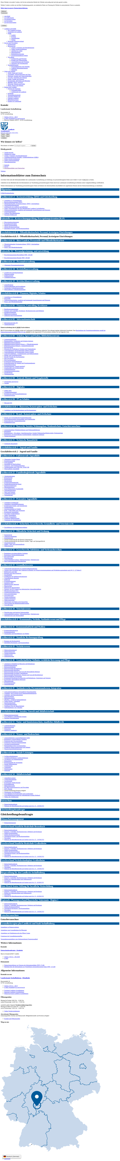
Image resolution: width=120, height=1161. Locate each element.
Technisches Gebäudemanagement (13, 288)
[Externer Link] (51, 1088)
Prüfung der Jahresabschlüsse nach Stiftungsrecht (17, 893)
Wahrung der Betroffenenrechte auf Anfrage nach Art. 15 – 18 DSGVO (24, 806)
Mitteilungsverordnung (10, 314)
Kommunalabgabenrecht (11, 630)
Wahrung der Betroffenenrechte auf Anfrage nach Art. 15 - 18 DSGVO (24, 882)
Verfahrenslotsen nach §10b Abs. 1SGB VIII (16, 467)
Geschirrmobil (8, 781)
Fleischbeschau (8, 558)
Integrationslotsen (9, 696)
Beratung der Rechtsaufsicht (12, 641)
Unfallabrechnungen (10, 277)
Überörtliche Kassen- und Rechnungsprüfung (16, 836)
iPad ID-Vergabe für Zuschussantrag (14, 357)
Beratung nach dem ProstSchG (12, 573)
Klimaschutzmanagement (11, 715)
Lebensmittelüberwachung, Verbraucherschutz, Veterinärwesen (21, 559)
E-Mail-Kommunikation (7, 193)
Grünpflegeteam (8, 285)
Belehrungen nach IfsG (10, 572)
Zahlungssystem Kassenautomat (13, 315)
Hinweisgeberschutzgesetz (11, 222)
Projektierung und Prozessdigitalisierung (15, 394)
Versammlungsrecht (9, 543)
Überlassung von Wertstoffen (12, 792)
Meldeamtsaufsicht (9, 698)
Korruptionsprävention (10, 224)
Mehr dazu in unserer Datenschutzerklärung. (14, 8)
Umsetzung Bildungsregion (11, 518)
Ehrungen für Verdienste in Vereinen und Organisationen (20, 349)
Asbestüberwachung (10, 778)
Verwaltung (11, 57)
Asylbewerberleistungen (11, 756)
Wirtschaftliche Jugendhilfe (11, 469)
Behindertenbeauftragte (10, 665)
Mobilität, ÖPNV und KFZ (15, 82)
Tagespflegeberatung (10, 490)
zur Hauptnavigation (10, 19)
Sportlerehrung (8, 372)
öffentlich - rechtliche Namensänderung (15, 699)
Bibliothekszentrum (13, 100)
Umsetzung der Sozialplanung (12, 520)
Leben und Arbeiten (9, 71)
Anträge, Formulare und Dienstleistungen (22, 47)
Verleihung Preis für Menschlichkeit (14, 706)
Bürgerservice (11, 46)
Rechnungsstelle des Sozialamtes (13, 762)
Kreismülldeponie (9, 784)
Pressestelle (7, 246)
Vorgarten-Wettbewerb (14, 96)
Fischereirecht (8, 535)
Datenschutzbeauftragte (10, 804)
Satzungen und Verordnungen (19, 63)
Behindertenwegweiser (17, 54)
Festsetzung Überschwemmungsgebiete (15, 742)
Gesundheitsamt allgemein (11, 578)
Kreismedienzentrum (10, 364)
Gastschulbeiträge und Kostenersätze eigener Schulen (19, 352)
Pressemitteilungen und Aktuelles (20, 66)
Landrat (13, 35)
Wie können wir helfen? (7, 145)
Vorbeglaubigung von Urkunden (13, 707)
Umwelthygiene (8, 605)
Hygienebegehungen (10, 581)
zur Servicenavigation (10, 22)
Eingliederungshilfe (9, 461)
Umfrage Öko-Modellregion (12, 213)
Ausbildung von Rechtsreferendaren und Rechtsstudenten (20, 410)
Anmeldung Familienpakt (11, 502)
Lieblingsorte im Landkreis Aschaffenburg (16, 207)
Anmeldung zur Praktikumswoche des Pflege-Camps (15, 933)
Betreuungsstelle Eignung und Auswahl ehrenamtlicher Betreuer (22, 671)
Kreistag (13, 36)
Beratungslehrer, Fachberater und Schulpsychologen (18, 341)
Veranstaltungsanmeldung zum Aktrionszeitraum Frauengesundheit (19, 939)
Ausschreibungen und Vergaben (20, 62)
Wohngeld (7, 770)
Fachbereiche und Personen (19, 58)
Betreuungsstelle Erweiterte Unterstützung (16, 673)
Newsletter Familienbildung (12, 513)
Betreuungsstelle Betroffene (12, 670)
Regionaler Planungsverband (16, 41)
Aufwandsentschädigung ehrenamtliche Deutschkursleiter (20, 692)
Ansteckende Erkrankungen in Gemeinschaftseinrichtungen (20, 568)
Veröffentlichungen (13, 65)
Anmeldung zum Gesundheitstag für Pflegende (14, 930)
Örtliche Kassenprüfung (10, 833)
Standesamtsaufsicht (9, 703)
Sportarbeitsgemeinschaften (11, 371)
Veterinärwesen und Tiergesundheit (14, 615)
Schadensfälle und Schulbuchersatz (14, 368)
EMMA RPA (8, 390)
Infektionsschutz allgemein (11, 584)
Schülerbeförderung (9, 369)
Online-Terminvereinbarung (19, 49)
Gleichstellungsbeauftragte (11, 205)
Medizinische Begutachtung (12, 587)
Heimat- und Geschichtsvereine (13, 355)
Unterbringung (8, 765)
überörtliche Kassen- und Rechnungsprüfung (16, 228)
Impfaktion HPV (9, 583)
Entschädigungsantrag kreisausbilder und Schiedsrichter (19, 419)
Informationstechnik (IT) (11, 323)
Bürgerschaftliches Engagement (13, 676)
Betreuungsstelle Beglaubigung (13, 668)
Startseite (6, 165)
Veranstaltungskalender (14, 95)
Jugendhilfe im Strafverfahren (12, 464)
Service (6, 166)
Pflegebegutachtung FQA (11, 591)
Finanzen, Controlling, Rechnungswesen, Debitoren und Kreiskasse (23, 831)
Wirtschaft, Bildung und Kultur (16, 84)
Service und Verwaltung (11, 43)
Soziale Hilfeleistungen (10, 764)
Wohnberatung (8, 769)
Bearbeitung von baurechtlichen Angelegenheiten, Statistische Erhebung (24, 434)
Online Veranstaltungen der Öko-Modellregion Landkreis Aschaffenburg (24, 208)
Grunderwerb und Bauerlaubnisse (13, 272)
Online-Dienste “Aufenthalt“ (12, 701)
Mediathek (14, 70)
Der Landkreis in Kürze (14, 30)
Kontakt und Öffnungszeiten (19, 60)
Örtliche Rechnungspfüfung (12, 907)
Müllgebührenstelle (9, 786)
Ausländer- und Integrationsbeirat (13, 695)
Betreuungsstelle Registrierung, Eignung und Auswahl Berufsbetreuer (23, 675)
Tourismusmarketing (10, 211)
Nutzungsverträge (9, 274)
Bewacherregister (9, 556)
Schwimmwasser (9, 595)
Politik (9, 33)
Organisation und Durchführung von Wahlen (16, 633)
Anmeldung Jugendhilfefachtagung (14, 504)
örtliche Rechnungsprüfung (11, 227)
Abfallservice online (16, 51)
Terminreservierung (9, 395)
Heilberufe (7, 579)
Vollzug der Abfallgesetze (11, 797)
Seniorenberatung (9, 684)
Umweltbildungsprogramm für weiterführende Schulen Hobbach (22, 795)
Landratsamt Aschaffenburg (15, 978)
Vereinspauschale (9, 374)
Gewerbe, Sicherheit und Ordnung (17, 77)
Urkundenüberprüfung (10, 704)
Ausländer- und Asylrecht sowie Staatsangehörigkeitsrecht (20, 693)
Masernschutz (8, 586)
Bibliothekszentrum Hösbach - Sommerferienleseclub (19, 346)
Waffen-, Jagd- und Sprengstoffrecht (14, 544)
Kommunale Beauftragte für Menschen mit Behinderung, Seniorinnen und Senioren (27, 678)
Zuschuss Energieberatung (11, 718)
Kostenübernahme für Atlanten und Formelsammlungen (19, 363)
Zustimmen (4, 13)
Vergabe (6, 383)
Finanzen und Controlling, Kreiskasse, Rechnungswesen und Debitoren (24, 311)
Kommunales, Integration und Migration (19, 81)
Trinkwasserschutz (9, 600)
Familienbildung (8, 507)
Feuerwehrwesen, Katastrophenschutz (14, 421)
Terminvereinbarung (9, 436)
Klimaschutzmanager (10, 822)
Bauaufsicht (7, 431)
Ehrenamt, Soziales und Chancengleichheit (19, 76)
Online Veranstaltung (10, 515)
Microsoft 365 (8, 403)
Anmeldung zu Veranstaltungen (13, 200)
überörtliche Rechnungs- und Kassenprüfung (16, 642)
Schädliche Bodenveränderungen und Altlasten (17, 747)
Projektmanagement (9, 683)
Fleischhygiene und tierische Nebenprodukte (16, 612)
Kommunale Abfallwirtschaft (12, 782)
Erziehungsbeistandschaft (11, 482)
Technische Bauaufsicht (10, 443)
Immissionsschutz (9, 727)
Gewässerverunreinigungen (11, 744)
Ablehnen (3, 11)
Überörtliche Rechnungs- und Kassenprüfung (16, 908)
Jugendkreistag (15, 38)
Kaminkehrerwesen (9, 422)
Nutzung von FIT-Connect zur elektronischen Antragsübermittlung (22, 589)
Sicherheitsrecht (8, 538)
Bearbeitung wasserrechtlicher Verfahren (15, 739)
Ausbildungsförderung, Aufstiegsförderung (16, 758)
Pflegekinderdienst (9, 487)
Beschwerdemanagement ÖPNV (13, 202)
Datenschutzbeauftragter (12, 950)
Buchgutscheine (8, 347)
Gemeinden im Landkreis (15, 32)
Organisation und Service (11, 381)
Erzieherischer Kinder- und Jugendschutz (15, 506)
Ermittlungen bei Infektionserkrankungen (15, 576)
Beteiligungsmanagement (11, 309)
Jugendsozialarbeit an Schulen (12, 509)
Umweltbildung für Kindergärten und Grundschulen (18, 793)
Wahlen (13, 40)
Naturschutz (7, 729)
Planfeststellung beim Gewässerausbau (15, 745)
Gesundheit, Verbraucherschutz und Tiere (19, 74)
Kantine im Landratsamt (14, 101)
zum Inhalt (7, 16)
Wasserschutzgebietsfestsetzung (13, 749)
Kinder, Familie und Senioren (16, 79)
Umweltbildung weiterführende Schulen (15, 716)
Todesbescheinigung (10, 598)
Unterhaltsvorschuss (9, 493)
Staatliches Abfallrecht (10, 730)
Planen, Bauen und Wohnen (15, 85)
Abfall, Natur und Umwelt (15, 73)
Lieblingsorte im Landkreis (18, 92)
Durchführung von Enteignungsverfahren (15, 527)
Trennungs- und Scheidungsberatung (14, 465)
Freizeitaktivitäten (16, 90)
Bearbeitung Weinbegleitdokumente (14, 555)
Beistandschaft (8, 478)
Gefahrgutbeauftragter (10, 779)
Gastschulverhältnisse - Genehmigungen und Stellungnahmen (21, 353)
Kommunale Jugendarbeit (11, 512)
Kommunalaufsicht (9, 632)
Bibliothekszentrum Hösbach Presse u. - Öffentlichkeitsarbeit (21, 344)
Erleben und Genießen (10, 87)
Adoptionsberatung (9, 476)
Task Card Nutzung (9, 492)
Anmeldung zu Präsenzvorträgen (10, 927)
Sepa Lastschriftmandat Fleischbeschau (15, 561)
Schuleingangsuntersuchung (12, 592)
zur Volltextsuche (9, 18)
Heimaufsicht (8, 761)
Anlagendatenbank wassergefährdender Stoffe (17, 738)
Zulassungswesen (9, 656)
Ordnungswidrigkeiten (10, 536)
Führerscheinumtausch (10, 650)
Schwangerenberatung (10, 594)
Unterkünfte (7, 767)
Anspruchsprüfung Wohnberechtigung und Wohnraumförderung (22, 430)
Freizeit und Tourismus (14, 88)
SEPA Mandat (8, 789)
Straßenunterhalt (8, 276)
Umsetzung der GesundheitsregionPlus (11, 936)
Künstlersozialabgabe (10, 312)
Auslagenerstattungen (10, 339)
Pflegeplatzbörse (15, 52)
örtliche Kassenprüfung (10, 225)
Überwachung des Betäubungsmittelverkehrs (16, 603)
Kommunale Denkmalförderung (13, 361)
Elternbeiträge (8, 481)
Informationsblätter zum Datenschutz (14, 168)
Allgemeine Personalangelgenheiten (14, 265)
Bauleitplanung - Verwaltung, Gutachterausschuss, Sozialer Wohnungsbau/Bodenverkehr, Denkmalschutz (33, 433)
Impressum (7, 1159)
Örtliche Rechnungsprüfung (12, 835)
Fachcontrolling (8, 462)
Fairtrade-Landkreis (13, 98)
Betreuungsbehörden (10, 667)
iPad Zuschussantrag (10, 360)
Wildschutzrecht (8, 546)
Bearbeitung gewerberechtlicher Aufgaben (16, 553)
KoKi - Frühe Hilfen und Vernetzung (14, 510)
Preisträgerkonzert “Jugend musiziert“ (14, 366)
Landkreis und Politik (10, 28)
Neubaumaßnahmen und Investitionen (14, 286)
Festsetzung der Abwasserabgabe (13, 741)
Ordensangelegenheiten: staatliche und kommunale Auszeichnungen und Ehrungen (27, 210)
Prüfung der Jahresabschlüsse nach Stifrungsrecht (18, 879)
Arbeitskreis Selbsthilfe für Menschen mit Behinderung (19, 664)
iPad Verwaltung (8, 358)
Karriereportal (11, 44)
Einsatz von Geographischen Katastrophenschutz (17, 417)
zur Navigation (8, 21)
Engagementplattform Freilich (19, 55)
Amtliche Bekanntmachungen (19, 68)
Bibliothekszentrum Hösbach (12, 342)
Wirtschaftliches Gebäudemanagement (14, 289)
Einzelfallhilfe (8, 575)
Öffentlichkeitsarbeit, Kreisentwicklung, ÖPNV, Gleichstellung (21, 203)
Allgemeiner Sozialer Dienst (12, 459)
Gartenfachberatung (9, 725)
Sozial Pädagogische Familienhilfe (13, 489)
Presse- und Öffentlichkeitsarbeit (13, 247)
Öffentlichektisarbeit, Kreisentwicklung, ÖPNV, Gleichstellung (21, 244)
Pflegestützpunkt (8, 681)
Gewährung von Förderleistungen (13, 759)
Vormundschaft (8, 495)
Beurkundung (8, 479)
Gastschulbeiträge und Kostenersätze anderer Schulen (19, 350)
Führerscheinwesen (9, 651)
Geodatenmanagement (10, 392)
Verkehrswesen (8, 655)
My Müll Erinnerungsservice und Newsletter (16, 787)
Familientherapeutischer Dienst (12, 484)
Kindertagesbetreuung (10, 485)
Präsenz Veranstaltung (10, 517)
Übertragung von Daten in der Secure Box (16, 602)
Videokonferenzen (9, 324)
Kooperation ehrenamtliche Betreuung (14, 679)
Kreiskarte (10, 93)
